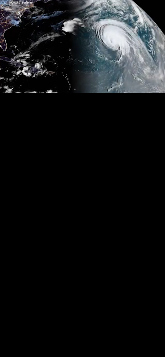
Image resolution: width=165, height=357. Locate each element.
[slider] (82, 75)
